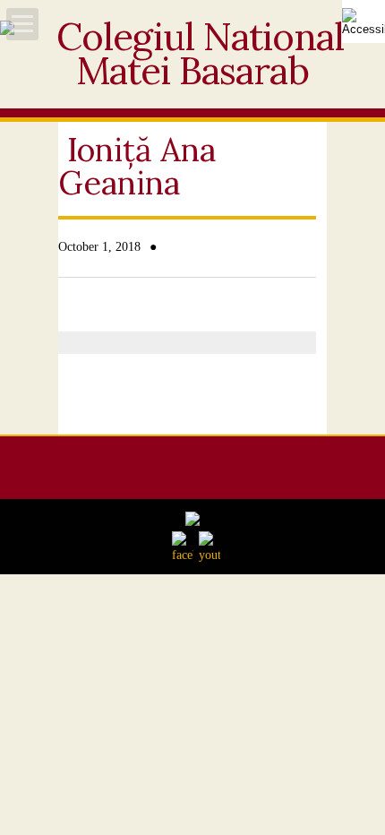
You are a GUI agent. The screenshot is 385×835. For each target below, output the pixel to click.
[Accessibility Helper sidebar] (363, 21)
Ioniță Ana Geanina (137, 166)
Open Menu (22, 24)
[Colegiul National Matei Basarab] (192, 80)
